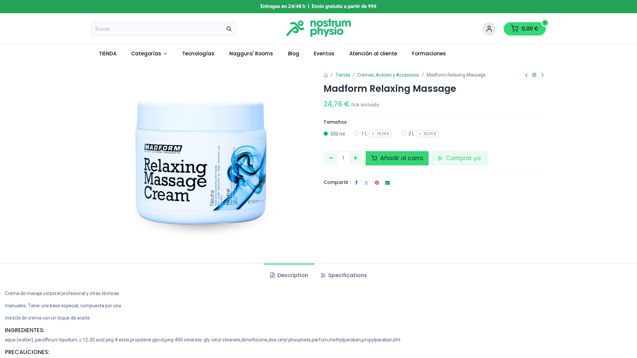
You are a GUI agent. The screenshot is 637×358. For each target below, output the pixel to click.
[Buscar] (229, 28)
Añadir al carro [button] (401, 158)
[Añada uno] (356, 158)
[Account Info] (489, 29)
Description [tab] (292, 275)
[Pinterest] (377, 182)
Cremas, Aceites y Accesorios (388, 75)
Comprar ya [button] (463, 158)
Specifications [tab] (347, 275)
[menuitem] (107, 54)
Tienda (342, 75)
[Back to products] (534, 75)
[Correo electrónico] (387, 182)
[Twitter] (366, 182)
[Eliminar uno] (331, 158)
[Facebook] (356, 182)
